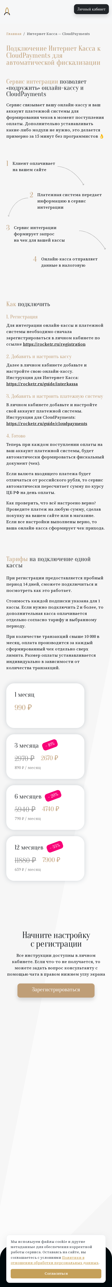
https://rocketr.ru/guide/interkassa (42, 384)
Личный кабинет (91, 9)
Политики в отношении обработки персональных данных (54, 1260)
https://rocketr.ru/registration (54, 344)
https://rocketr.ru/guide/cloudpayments (46, 423)
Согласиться (56, 1273)
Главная (13, 33)
